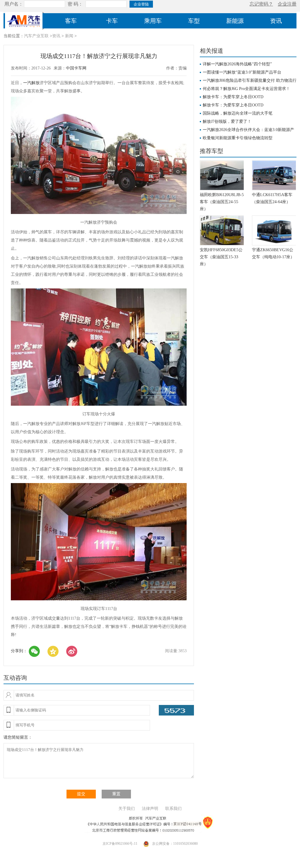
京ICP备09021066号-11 (120, 844)
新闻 (69, 36)
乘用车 (153, 21)
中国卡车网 (76, 68)
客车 (71, 21)
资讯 (276, 21)
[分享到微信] (34, 651)
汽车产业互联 (36, 36)
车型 (194, 21)
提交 (81, 794)
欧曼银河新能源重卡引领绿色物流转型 (237, 138)
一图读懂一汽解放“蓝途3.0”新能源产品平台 (242, 72)
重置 (116, 794)
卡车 (112, 21)
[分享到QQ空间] (53, 651)
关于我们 (126, 808)
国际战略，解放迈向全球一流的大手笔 (237, 113)
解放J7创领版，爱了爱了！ (227, 121)
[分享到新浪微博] (72, 651)
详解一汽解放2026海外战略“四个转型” (237, 64)
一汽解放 (31, 83)
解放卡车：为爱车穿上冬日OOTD (233, 97)
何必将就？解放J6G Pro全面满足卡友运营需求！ (246, 88)
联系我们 (173, 808)
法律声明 (150, 808)
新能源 (235, 21)
